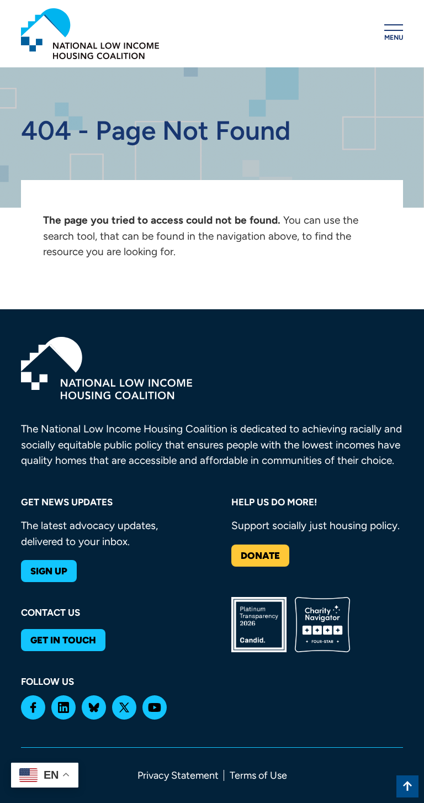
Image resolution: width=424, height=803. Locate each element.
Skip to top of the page (407, 786)
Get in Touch (63, 640)
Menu (393, 37)
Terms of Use (258, 775)
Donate (260, 555)
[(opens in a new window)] (33, 707)
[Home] (90, 33)
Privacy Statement (178, 775)
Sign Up (48, 571)
